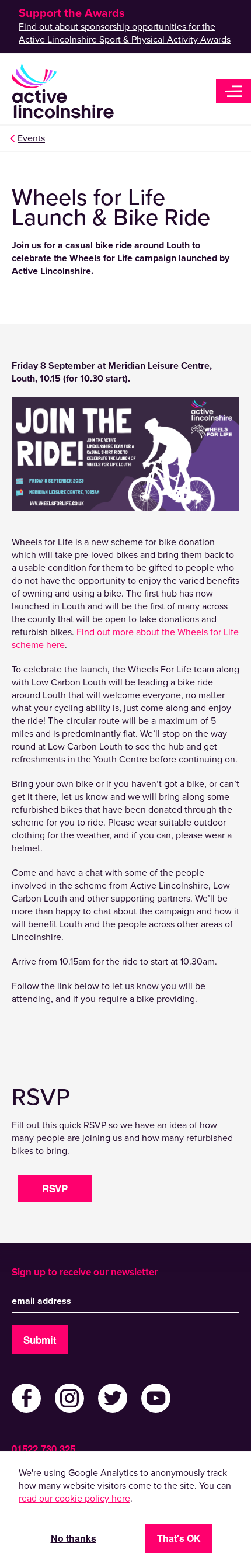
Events (31, 138)
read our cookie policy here (74, 1498)
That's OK (179, 1538)
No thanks (73, 1538)
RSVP (55, 1188)
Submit (40, 1340)
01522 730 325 (43, 1448)
